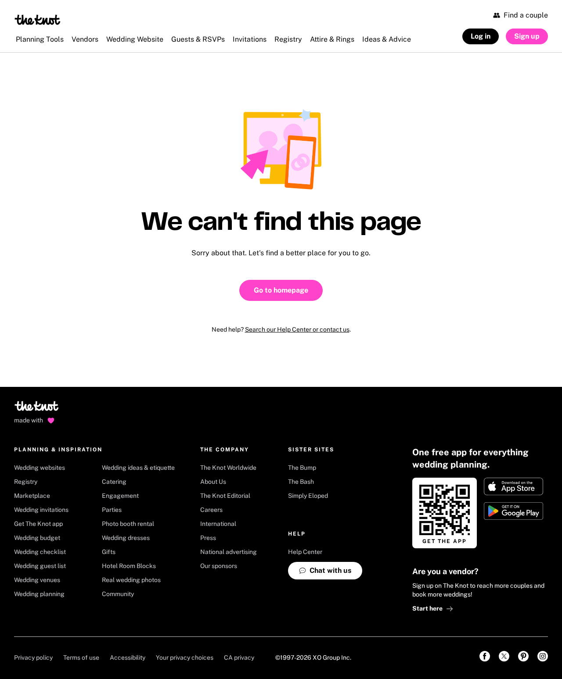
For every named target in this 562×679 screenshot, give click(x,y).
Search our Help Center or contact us (297, 329)
